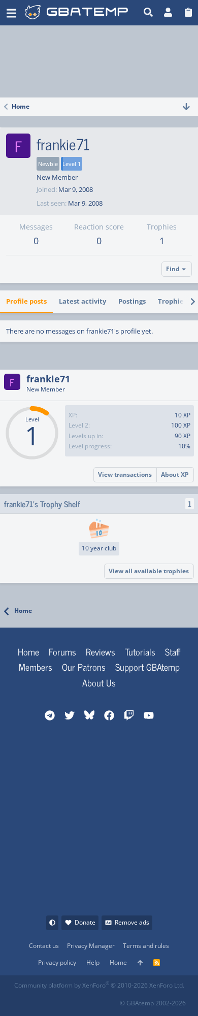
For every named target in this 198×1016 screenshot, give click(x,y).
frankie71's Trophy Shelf (42, 503)
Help (93, 962)
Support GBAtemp (147, 666)
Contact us (44, 945)
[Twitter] (89, 1000)
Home (28, 651)
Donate (85, 922)
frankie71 (48, 379)
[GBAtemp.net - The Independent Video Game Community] (76, 12)
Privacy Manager (91, 945)
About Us (99, 682)
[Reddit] (44, 1000)
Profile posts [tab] (26, 301)
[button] (11, 13)
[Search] (148, 13)
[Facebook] (22, 1000)
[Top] (140, 963)
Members (35, 666)
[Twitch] (67, 1000)
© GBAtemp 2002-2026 (153, 1003)
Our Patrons (84, 666)
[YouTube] (111, 1000)
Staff (172, 651)
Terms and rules (146, 945)
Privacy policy (57, 962)
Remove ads (132, 922)
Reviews (100, 651)
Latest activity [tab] (82, 301)
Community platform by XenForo (99, 985)
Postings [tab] (132, 301)
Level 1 (71, 164)
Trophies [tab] (172, 301)
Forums (62, 651)
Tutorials (140, 651)
